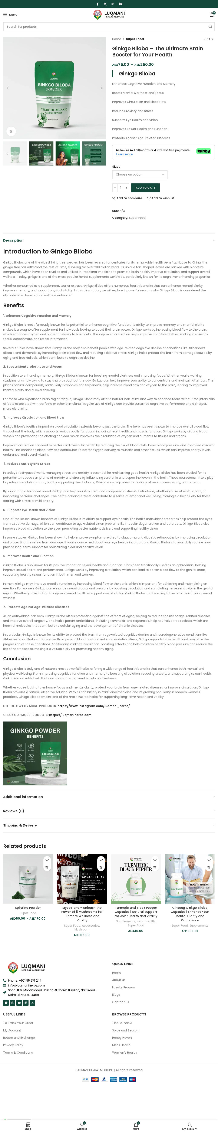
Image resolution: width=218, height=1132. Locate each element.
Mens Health (121, 1045)
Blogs (116, 995)
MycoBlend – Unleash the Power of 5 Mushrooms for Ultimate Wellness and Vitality (82, 914)
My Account (12, 1030)
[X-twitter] (32, 1003)
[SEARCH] (210, 26)
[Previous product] (204, 39)
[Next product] (213, 39)
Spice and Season (125, 1030)
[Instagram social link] (113, 4)
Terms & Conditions (18, 1053)
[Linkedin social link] (120, 4)
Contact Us (120, 1002)
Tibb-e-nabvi (122, 1023)
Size (115, 166)
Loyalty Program (124, 987)
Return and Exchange (19, 1038)
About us (118, 980)
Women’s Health (124, 1053)
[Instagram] (12, 1003)
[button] (101, 867)
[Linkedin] (26, 1003)
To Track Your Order (18, 1023)
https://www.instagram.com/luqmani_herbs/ (93, 706)
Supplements (125, 921)
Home (116, 39)
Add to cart (145, 188)
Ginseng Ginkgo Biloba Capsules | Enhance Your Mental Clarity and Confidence (190, 914)
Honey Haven (122, 1038)
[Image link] (26, 967)
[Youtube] (19, 1003)
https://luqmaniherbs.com (70, 715)
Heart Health (146, 921)
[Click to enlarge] (11, 131)
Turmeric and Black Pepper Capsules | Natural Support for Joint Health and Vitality (136, 912)
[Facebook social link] (97, 4)
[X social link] (105, 4)
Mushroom (82, 930)
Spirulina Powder (28, 908)
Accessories (90, 926)
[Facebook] (6, 1003)
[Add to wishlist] (47, 860)
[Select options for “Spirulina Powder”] (47, 867)
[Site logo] (109, 14)
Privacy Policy (13, 1045)
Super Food (135, 39)
